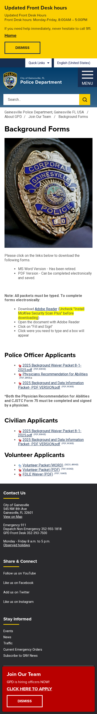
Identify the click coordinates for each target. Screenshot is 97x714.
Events (8, 631)
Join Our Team (40, 117)
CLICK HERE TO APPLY (29, 689)
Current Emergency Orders (22, 649)
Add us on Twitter (16, 592)
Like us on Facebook (18, 583)
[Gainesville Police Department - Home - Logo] (32, 81)
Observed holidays (16, 545)
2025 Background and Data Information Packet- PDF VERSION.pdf (51, 385)
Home (10, 35)
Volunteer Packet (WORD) (51, 465)
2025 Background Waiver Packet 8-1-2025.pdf (49, 433)
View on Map (12, 517)
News (7, 637)
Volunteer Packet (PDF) (48, 470)
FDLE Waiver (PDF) (45, 474)
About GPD (13, 117)
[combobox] (75, 62)
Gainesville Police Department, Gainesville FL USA (44, 112)
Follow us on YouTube (19, 573)
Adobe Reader (46, 309)
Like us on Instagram (18, 602)
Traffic (8, 643)
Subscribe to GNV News (20, 655)
